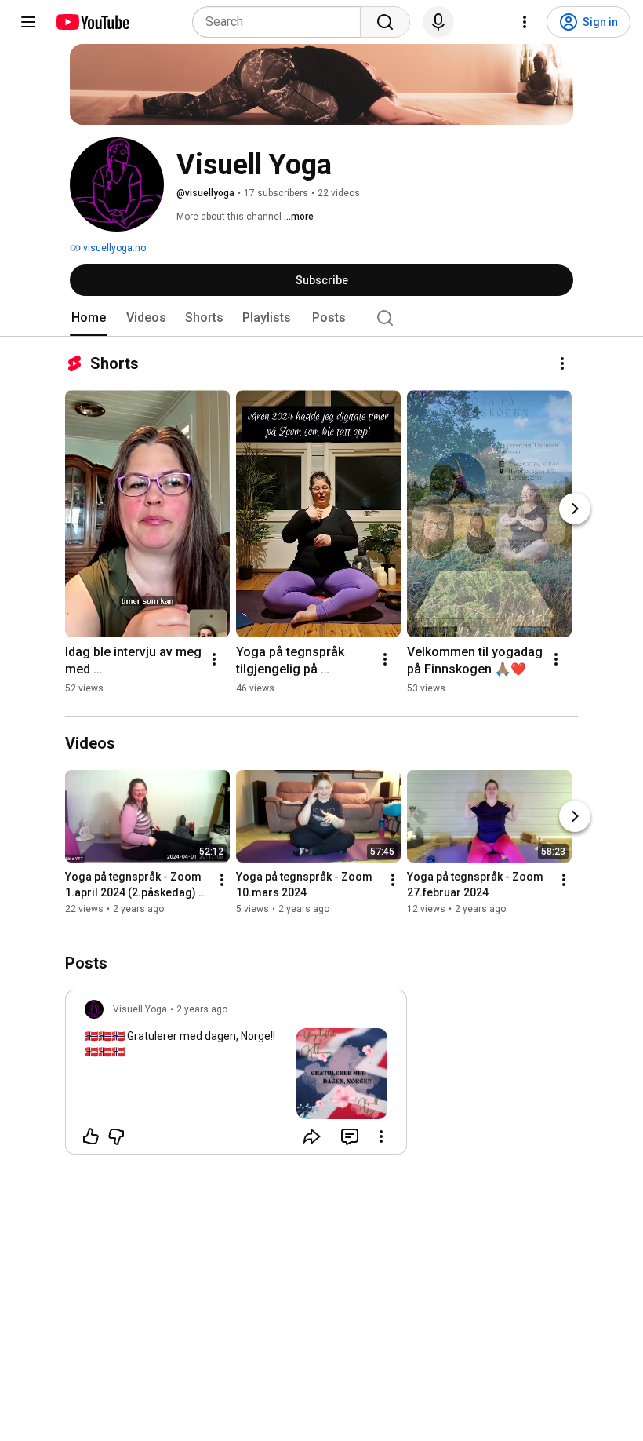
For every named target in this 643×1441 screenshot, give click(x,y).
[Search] (385, 22)
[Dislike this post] (116, 1136)
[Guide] (28, 22)
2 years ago (201, 1009)
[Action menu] (381, 1136)
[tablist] (321, 318)
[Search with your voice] (438, 22)
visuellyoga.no (113, 248)
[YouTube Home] (92, 22)
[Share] (312, 1136)
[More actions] (562, 363)
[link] (236, 1077)
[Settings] (524, 22)
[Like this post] (91, 1136)
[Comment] (349, 1136)
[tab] (88, 318)
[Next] (574, 508)
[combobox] (281, 22)
